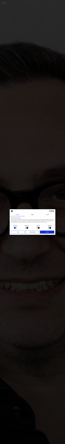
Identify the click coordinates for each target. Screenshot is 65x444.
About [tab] (48, 214)
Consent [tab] (17, 214)
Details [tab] (32, 214)
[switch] (26, 228)
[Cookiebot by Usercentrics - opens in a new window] (49, 211)
